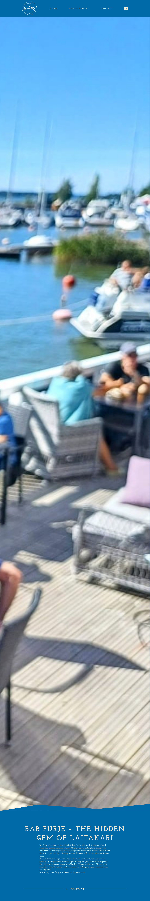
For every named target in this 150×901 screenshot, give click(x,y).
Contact (107, 9)
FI (126, 8)
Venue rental (79, 9)
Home (54, 9)
